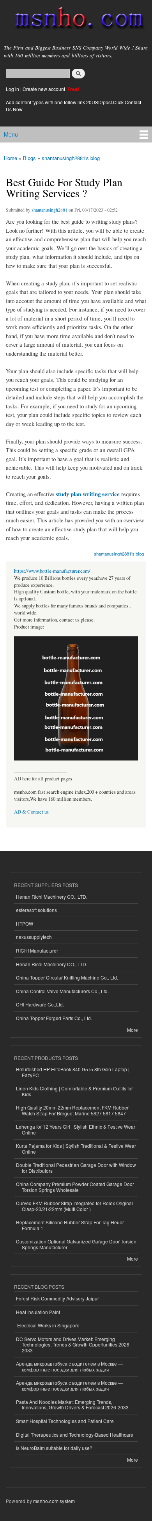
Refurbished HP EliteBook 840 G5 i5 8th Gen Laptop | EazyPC (72, 1072)
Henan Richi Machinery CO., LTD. (51, 896)
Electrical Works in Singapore (48, 1325)
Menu (11, 134)
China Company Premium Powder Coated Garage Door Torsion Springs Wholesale (75, 1187)
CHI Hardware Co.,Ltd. (40, 1004)
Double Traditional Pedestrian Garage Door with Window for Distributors (76, 1167)
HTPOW (24, 923)
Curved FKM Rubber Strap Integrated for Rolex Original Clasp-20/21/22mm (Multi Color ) (74, 1206)
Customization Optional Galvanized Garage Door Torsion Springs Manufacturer (76, 1244)
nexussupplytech (34, 936)
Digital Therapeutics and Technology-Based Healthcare (74, 1434)
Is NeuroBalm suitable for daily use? (54, 1447)
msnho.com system (54, 1501)
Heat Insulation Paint (38, 1312)
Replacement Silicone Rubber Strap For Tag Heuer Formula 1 (70, 1225)
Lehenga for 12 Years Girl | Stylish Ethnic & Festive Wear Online (75, 1129)
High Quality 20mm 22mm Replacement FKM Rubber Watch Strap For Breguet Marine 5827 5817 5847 (72, 1110)
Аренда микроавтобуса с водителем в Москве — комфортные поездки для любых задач (69, 1366)
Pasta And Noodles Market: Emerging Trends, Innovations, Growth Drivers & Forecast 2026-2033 (72, 1404)
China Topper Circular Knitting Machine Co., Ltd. (67, 977)
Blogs (29, 158)
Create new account (44, 88)
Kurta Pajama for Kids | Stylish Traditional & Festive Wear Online (76, 1148)
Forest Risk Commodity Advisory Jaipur (57, 1298)
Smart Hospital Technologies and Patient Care (65, 1421)
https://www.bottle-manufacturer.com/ (52, 571)
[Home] (76, 19)
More (132, 1029)
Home (10, 158)
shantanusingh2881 (49, 210)
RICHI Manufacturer (37, 950)
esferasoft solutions (36, 910)
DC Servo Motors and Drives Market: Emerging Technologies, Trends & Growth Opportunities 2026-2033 (73, 1345)
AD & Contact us (31, 812)
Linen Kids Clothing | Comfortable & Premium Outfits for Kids (74, 1091)
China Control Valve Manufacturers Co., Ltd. (62, 991)
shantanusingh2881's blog (71, 158)
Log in (12, 88)
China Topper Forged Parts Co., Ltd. (54, 1018)
